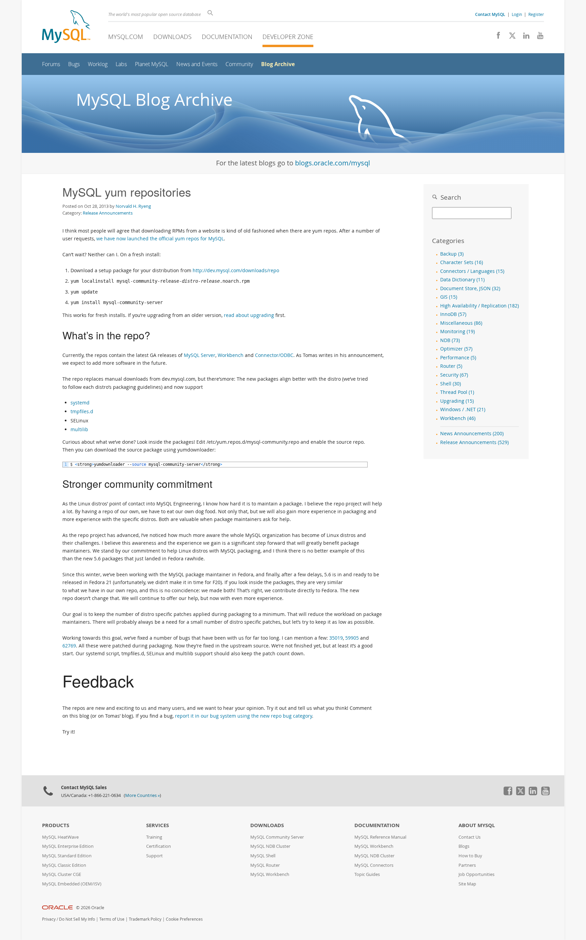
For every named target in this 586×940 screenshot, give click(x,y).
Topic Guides (367, 874)
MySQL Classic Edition (64, 865)
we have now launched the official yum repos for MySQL (160, 238)
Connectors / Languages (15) (472, 271)
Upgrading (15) (457, 401)
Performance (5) (458, 358)
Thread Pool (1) (457, 392)
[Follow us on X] (510, 37)
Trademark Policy (145, 919)
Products (55, 825)
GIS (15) (448, 297)
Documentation (227, 37)
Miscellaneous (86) (461, 323)
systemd (80, 402)
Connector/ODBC (274, 355)
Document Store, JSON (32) (470, 288)
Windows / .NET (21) (462, 409)
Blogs (463, 846)
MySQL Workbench (269, 874)
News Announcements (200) (472, 434)
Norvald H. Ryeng (133, 206)
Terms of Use (111, 919)
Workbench (230, 355)
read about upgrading (249, 315)
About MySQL (476, 825)
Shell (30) (450, 384)
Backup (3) (452, 254)
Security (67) (454, 375)
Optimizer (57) (456, 349)
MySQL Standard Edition (67, 856)
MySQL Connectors (373, 865)
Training (154, 837)
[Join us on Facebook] (496, 37)
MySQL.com (125, 37)
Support (154, 856)
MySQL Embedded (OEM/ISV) (71, 884)
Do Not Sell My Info (77, 919)
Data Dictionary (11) (462, 280)
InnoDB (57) (453, 314)
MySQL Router (265, 865)
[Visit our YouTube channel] (537, 37)
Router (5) (451, 366)
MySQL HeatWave (60, 837)
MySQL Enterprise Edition (68, 846)
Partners (467, 865)
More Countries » (142, 795)
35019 (336, 638)
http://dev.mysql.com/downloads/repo (236, 270)
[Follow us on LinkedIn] (523, 37)
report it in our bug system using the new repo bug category (243, 716)
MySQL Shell (262, 856)
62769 (69, 645)
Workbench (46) (457, 418)
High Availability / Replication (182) (479, 306)
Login (517, 14)
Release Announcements (108, 213)
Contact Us (469, 837)
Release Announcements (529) (474, 442)
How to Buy (470, 856)
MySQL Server (199, 355)
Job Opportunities (476, 874)
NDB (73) (450, 340)
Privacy (49, 919)
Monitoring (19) (457, 331)
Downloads (172, 37)
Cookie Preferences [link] (184, 919)
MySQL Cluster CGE (61, 874)
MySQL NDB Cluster (270, 846)
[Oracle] (57, 908)
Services (157, 825)
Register (536, 14)
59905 (352, 638)
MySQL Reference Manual (380, 837)
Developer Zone (287, 37)
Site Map (467, 884)
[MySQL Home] (66, 27)
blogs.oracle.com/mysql (332, 162)
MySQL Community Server (277, 837)
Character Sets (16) (461, 262)
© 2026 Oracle (90, 908)
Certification (158, 846)
